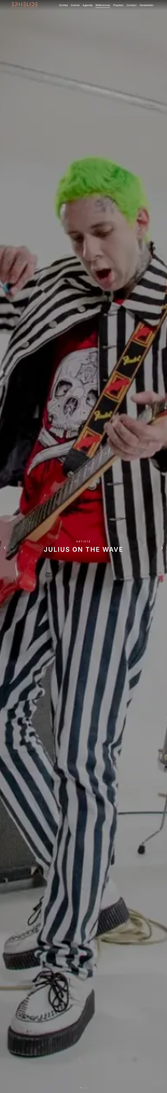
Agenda (87, 5)
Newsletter (147, 5)
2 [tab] (83, 1088)
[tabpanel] (83, 546)
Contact (131, 5)
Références (103, 5)
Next (162, 547)
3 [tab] (86, 1088)
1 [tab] (80, 1088)
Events (75, 5)
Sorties (63, 5)
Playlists (118, 5)
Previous (5, 547)
